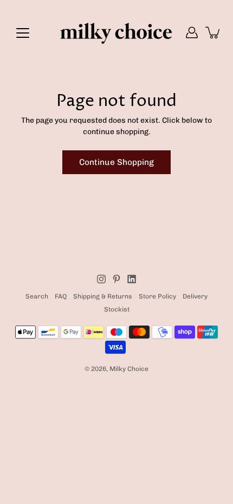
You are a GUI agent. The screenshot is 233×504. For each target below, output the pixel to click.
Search (36, 296)
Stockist (117, 309)
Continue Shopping (116, 162)
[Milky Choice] (116, 32)
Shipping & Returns (102, 296)
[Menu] (23, 33)
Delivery (195, 296)
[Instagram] (101, 279)
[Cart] (213, 32)
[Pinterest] (116, 279)
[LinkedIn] (132, 279)
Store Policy (157, 296)
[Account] (191, 32)
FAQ (61, 296)
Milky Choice (128, 369)
